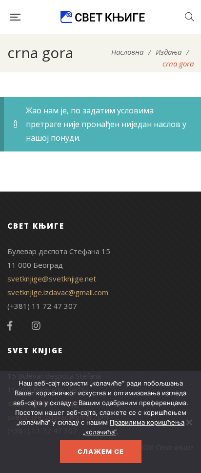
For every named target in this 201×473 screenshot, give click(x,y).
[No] (189, 422)
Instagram (36, 326)
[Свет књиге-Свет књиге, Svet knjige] (102, 17)
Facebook (9, 326)
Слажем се (101, 451)
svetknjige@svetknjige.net (51, 278)
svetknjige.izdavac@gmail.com (57, 292)
